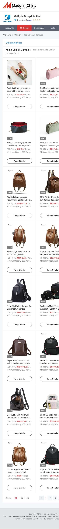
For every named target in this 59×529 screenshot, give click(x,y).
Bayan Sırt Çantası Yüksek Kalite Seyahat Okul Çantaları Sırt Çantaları (19, 363)
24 (16, 498)
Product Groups (15, 42)
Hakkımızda (39, 28)
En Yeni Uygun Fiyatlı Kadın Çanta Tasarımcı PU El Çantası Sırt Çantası (18, 472)
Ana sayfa (9, 28)
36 (22, 498)
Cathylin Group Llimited (27, 16)
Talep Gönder (19, 106)
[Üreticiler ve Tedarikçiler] (20, 5)
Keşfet (52, 28)
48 (27, 498)
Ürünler (26, 28)
